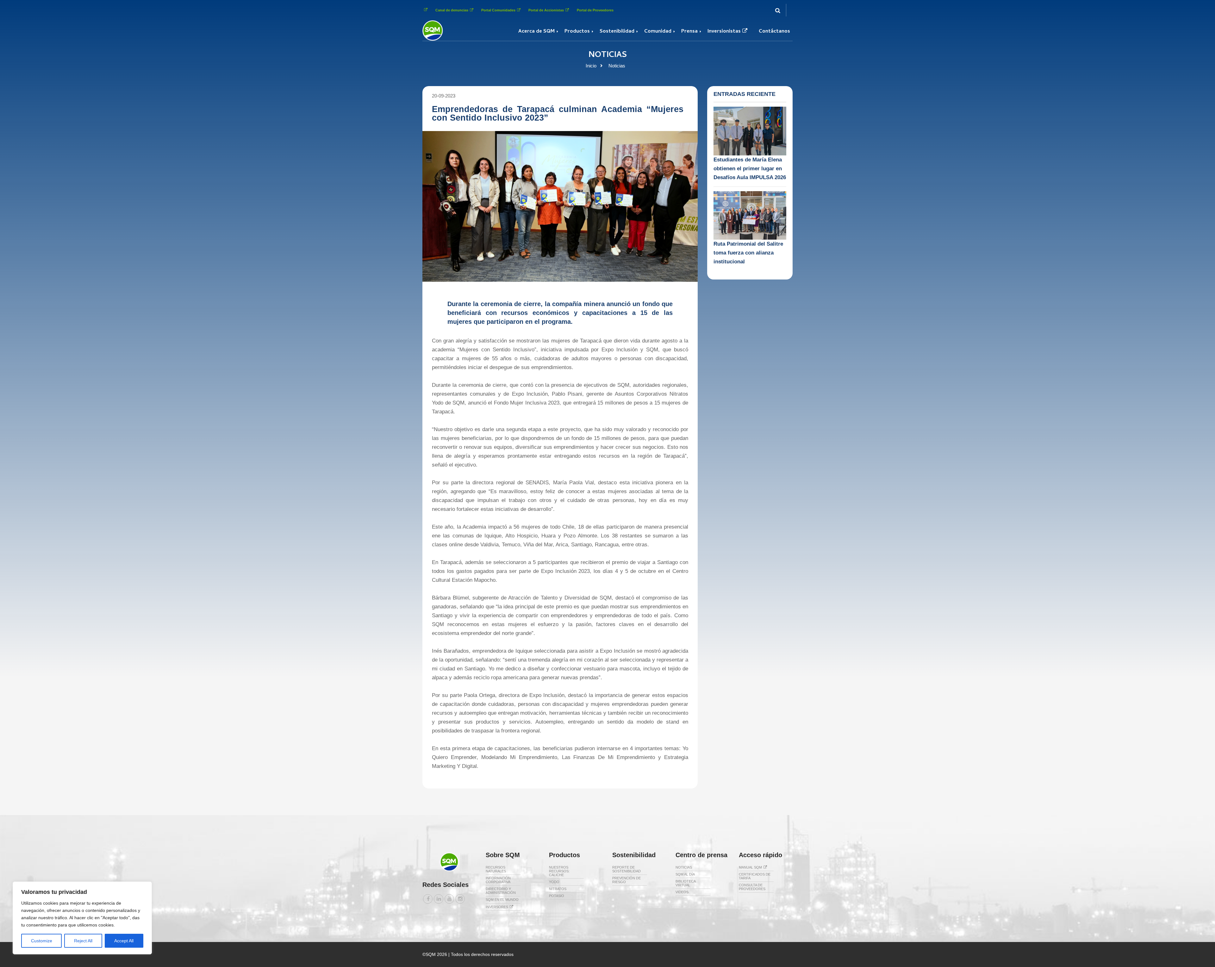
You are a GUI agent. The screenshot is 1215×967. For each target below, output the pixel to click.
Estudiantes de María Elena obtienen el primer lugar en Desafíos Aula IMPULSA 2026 (749, 168)
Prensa (689, 32)
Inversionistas (724, 32)
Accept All (124, 940)
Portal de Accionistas (546, 10)
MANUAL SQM (750, 867)
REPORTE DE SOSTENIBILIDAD (626, 869)
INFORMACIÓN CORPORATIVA (498, 880)
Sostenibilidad (617, 32)
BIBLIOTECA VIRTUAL (685, 883)
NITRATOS (557, 889)
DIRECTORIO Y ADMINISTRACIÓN (501, 891)
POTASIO (556, 896)
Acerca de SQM (536, 32)
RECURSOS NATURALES (496, 869)
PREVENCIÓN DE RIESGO (626, 880)
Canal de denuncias (451, 10)
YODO (554, 882)
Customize (41, 940)
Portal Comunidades (498, 10)
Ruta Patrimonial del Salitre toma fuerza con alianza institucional (748, 253)
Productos (577, 32)
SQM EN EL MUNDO (502, 899)
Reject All (83, 940)
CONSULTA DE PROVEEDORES (752, 887)
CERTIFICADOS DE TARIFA (754, 876)
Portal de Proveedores (595, 10)
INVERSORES (497, 907)
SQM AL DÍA (685, 874)
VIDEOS (682, 892)
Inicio (591, 65)
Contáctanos (774, 32)
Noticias (616, 65)
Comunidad (657, 32)
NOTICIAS (684, 867)
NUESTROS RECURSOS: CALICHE (559, 871)
